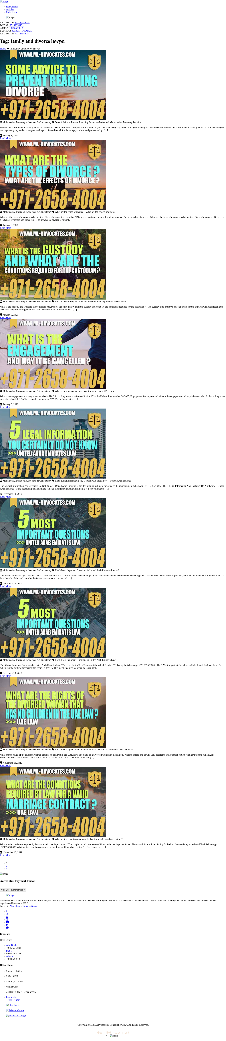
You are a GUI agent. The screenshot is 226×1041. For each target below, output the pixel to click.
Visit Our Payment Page (12, 890)
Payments (11, 997)
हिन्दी (108, 1032)
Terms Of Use (13, 1000)
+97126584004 (22, 22)
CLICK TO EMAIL (22, 31)
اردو (127, 1032)
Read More (5, 138)
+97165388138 (16, 28)
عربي (118, 1032)
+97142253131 (16, 25)
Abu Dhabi (15, 906)
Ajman (33, 906)
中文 (99, 1032)
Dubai (25, 906)
